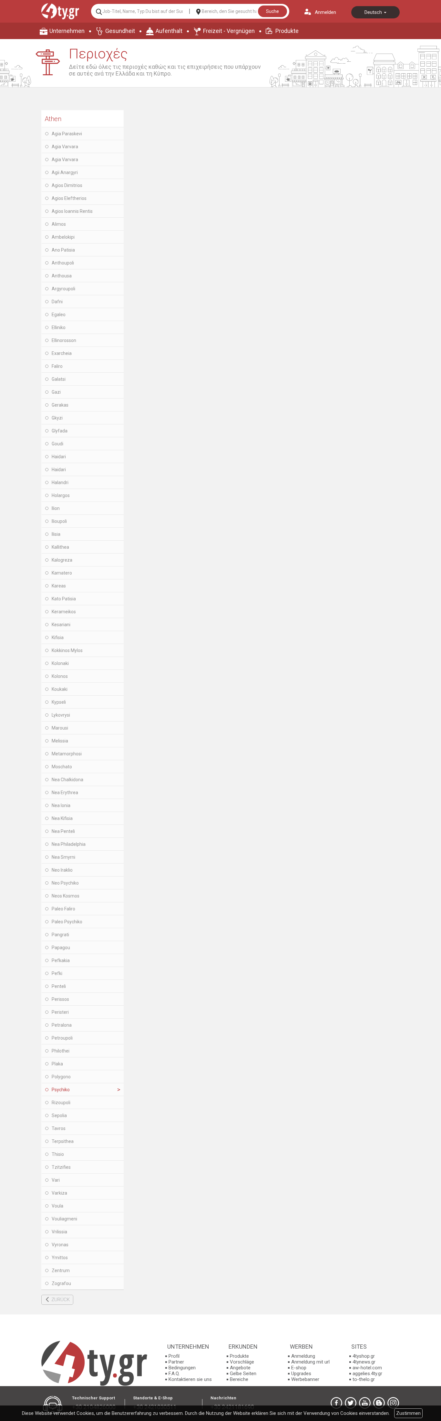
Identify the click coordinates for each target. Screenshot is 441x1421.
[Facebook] (336, 1403)
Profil (174, 1356)
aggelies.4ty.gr (367, 1373)
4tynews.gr (364, 1362)
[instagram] (393, 1403)
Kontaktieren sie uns (190, 1379)
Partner (176, 1362)
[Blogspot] (379, 1403)
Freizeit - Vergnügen (229, 30)
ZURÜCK (60, 1299)
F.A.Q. (174, 1373)
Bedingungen (182, 1368)
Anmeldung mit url (310, 1362)
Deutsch (373, 12)
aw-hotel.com (367, 1368)
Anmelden (325, 12)
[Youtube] (365, 1403)
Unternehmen (67, 30)
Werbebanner (305, 1379)
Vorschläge (242, 1362)
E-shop (298, 1368)
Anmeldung (303, 1356)
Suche (272, 11)
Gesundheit (120, 30)
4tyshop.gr (364, 1356)
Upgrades (301, 1373)
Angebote (240, 1368)
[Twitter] (350, 1403)
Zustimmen (408, 1413)
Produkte (287, 30)
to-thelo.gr (364, 1379)
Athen (53, 119)
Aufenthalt (169, 30)
